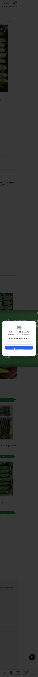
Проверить (19, 349)
